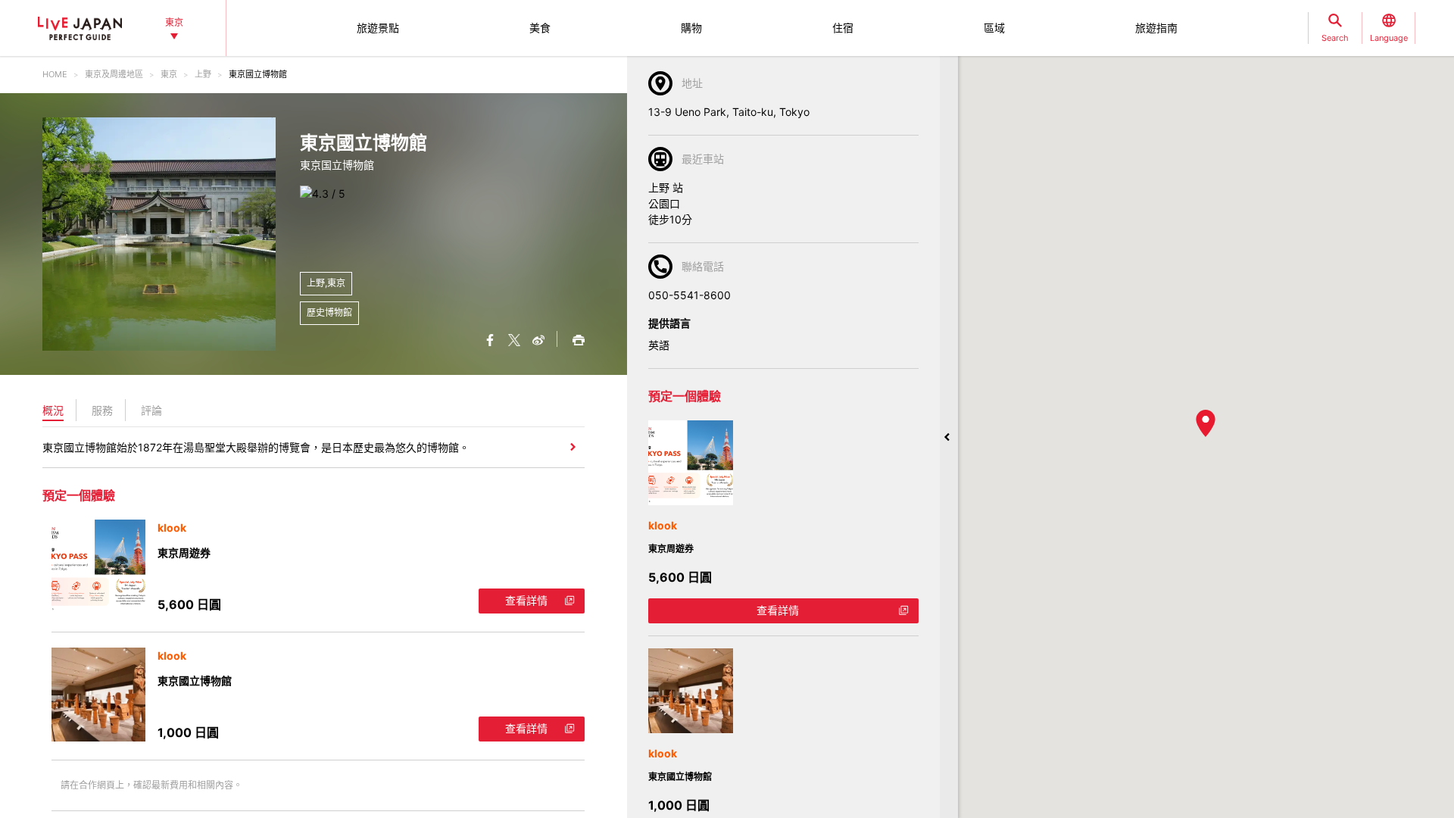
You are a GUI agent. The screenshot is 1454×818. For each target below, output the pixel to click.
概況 (53, 410)
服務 (102, 410)
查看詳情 (526, 600)
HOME (54, 74)
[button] (1205, 423)
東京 (169, 74)
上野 (203, 74)
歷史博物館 (329, 312)
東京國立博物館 (195, 680)
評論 (151, 410)
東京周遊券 (184, 552)
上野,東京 (326, 283)
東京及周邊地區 (114, 74)
